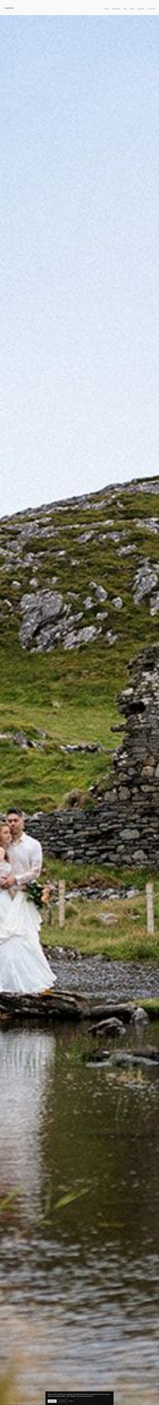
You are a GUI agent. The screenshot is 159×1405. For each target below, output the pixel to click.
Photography (116, 8)
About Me (141, 8)
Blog (125, 8)
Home (107, 8)
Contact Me (151, 8)
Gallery (132, 8)
